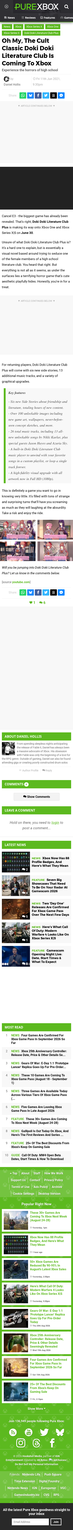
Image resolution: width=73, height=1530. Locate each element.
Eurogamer (48, 1488)
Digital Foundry (49, 1481)
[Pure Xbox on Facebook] (52, 1443)
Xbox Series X (34, 26)
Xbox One (52, 26)
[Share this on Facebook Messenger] (61, 95)
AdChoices (59, 1460)
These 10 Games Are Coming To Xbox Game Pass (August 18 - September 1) (39, 1079)
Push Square (53, 1474)
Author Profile (30, 770)
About (25, 1173)
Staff (37, 1173)
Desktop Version (49, 1193)
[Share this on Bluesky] (30, 95)
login (55, 822)
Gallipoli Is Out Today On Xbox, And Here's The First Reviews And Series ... (40, 1133)
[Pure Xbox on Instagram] (21, 1443)
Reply (48, 770)
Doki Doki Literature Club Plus (41, 33)
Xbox (18, 26)
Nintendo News (17, 1488)
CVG (46, 1495)
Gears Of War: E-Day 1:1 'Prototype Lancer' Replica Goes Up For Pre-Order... (40, 1065)
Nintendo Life (31, 1474)
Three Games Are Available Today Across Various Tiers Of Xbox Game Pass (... (39, 1094)
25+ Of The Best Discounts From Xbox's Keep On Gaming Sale (40, 1145)
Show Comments (38, 797)
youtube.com (21, 582)
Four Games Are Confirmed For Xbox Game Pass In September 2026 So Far (38, 1039)
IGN (34, 1488)
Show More (36, 1409)
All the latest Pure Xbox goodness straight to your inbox (36, 1512)
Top (14, 1173)
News (7, 26)
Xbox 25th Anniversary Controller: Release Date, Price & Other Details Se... (39, 1053)
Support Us (18, 1180)
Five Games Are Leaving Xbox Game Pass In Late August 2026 (36, 1109)
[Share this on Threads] (53, 95)
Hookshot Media (32, 1456)
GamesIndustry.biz (26, 1495)
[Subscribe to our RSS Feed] (13, 1433)
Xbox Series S (11, 33)
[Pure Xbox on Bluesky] (60, 1433)
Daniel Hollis (12, 84)
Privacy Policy (53, 1180)
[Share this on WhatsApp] (22, 95)
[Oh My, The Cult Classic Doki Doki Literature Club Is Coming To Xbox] (18, 530)
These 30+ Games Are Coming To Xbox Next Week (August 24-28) (39, 1121)
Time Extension (24, 1481)
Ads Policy (41, 1187)
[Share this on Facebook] (38, 95)
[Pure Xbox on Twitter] (44, 1433)
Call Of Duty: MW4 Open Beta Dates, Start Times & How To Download (37, 1157)
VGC (63, 1488)
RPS (56, 1495)
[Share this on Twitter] (45, 95)
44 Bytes (42, 1460)
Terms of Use (20, 1187)
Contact (35, 1180)
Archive (57, 1187)
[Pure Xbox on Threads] (36, 1443)
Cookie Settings (23, 1193)
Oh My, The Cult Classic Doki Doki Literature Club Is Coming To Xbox (28, 52)
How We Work (53, 1173)
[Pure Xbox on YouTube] (29, 1433)
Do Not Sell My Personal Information (36, 1464)
